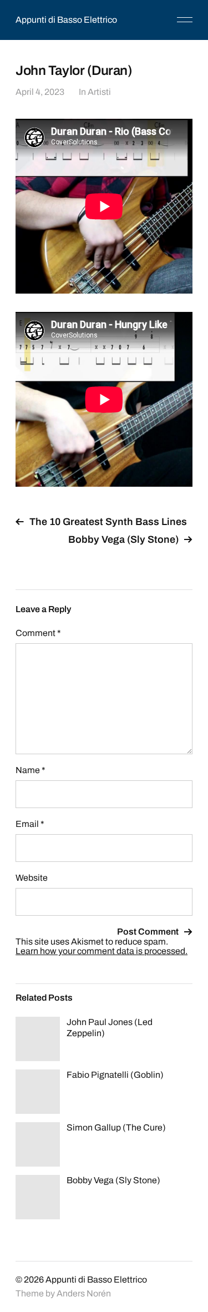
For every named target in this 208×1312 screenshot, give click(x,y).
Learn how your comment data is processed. (101, 951)
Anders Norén (84, 1293)
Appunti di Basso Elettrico (66, 19)
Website (32, 877)
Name (30, 770)
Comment (38, 633)
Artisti (99, 92)
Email (30, 824)
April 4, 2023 (40, 92)
